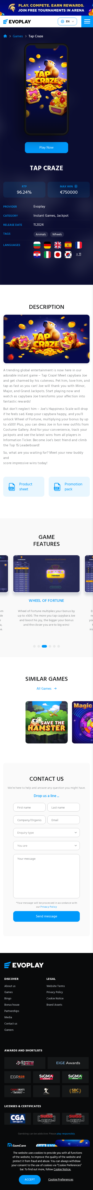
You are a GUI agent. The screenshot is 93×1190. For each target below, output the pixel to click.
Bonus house (11, 1005)
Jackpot (63, 216)
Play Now (46, 148)
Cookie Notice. (62, 1169)
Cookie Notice (55, 998)
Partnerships (11, 1011)
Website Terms (55, 986)
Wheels (57, 234)
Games (18, 36)
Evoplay (39, 207)
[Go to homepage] (17, 21)
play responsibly (66, 1134)
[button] (34, 646)
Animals (41, 234)
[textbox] (46, 832)
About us (9, 986)
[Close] (86, 1143)
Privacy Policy (48, 907)
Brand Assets (54, 1005)
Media (8, 1017)
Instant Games (44, 216)
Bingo (7, 998)
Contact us (10, 1023)
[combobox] (46, 832)
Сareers (8, 1030)
